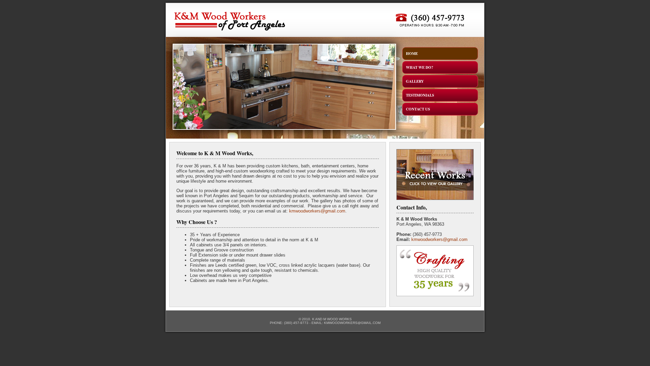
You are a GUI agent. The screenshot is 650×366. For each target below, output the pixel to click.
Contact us (418, 109)
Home (412, 53)
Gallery (415, 81)
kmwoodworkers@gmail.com (317, 211)
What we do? (419, 67)
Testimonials (420, 95)
